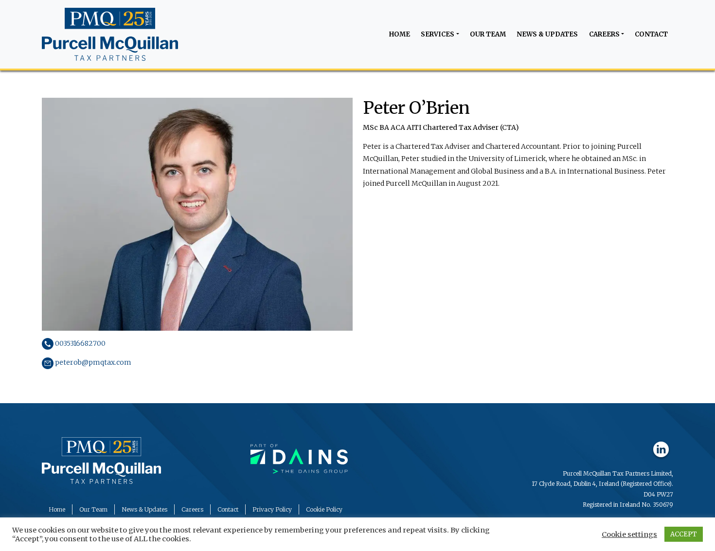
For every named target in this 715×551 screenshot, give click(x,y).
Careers (604, 34)
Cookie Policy (324, 509)
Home (399, 34)
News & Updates (547, 34)
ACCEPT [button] (683, 534)
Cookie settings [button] (629, 534)
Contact (651, 34)
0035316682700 (80, 343)
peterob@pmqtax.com (92, 362)
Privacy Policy (272, 509)
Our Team (488, 34)
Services (437, 34)
